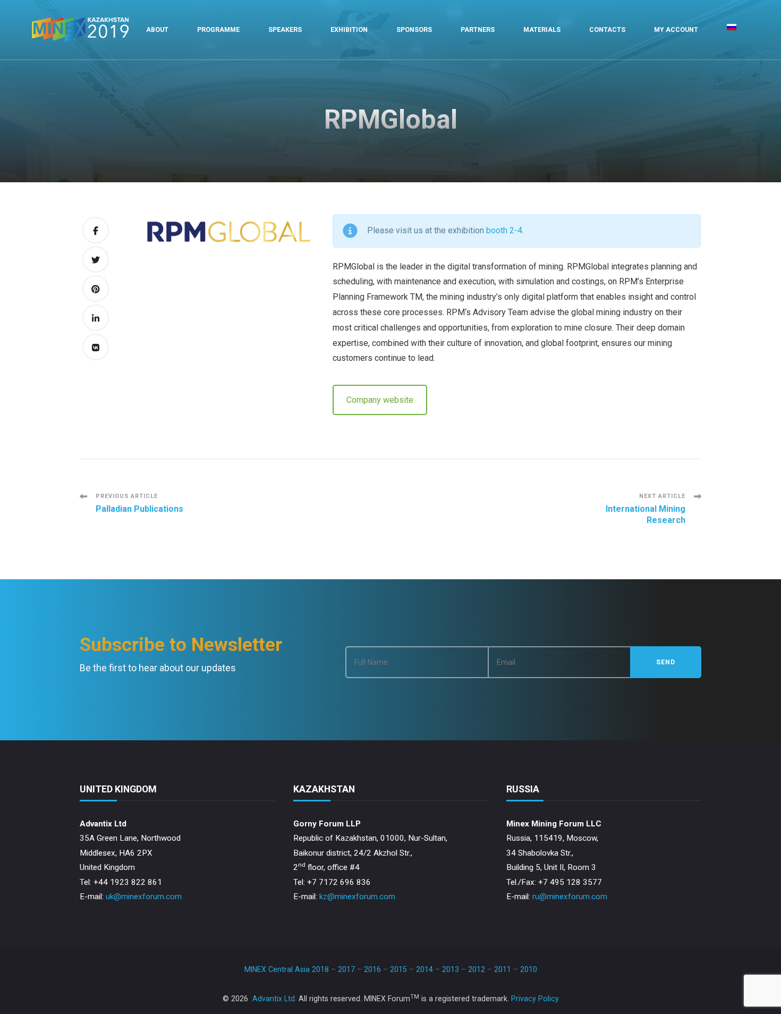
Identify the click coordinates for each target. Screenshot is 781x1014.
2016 (372, 969)
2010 (528, 969)
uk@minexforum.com (144, 896)
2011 (502, 969)
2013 (450, 969)
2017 (346, 969)
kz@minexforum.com (357, 896)
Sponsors (414, 29)
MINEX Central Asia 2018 (286, 969)
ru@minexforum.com (569, 896)
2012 (476, 969)
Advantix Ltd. (274, 998)
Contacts (607, 29)
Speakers (285, 29)
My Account (676, 29)
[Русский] (732, 30)
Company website (379, 400)
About (157, 29)
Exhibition (349, 29)
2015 (398, 969)
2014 (424, 969)
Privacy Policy (535, 998)
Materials (542, 29)
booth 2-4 (504, 230)
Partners (478, 29)
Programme (218, 29)
